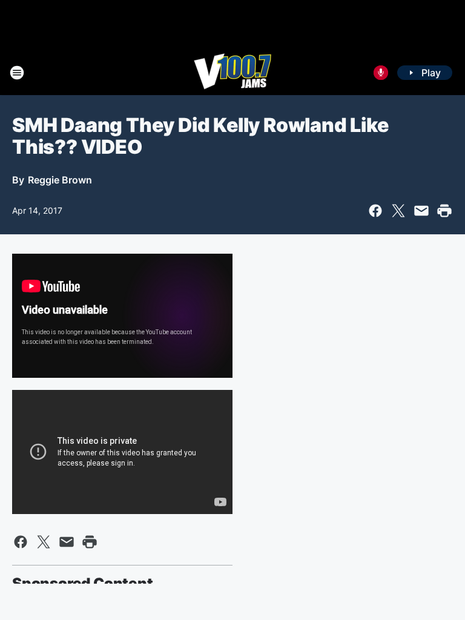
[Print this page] (444, 210)
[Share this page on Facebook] (375, 210)
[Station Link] (232, 72)
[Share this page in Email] (421, 210)
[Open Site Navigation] (17, 72)
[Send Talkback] (381, 72)
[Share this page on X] (398, 210)
